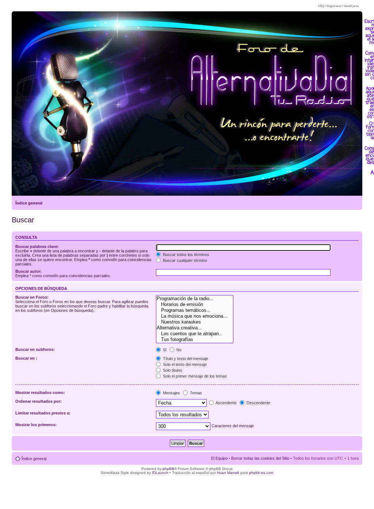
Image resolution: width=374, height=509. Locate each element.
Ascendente (226, 403)
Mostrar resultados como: (40, 392)
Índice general (28, 203)
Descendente (257, 403)
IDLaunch (160, 473)
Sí (164, 350)
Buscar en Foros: (32, 297)
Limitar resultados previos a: (42, 413)
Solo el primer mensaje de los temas (194, 376)
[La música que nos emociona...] (194, 316)
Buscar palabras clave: (37, 246)
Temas (195, 393)
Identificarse (351, 6)
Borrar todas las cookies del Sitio (260, 458)
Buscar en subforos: (35, 349)
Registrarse (334, 6)
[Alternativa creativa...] (194, 328)
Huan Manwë (228, 473)
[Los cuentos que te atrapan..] (194, 334)
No (178, 350)
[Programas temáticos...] (194, 310)
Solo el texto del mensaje (184, 364)
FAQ (321, 6)
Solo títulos (172, 370)
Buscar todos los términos (185, 254)
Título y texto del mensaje (185, 358)
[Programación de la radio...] (194, 299)
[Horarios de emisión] (194, 304)
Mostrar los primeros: (36, 424)
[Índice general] (26, 168)
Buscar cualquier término (184, 260)
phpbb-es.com (261, 473)
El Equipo (219, 458)
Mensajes (171, 393)
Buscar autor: (28, 271)
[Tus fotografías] (194, 339)
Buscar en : (26, 358)
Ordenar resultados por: (38, 401)
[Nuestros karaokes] (194, 322)
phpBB (168, 469)
